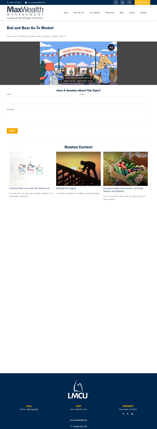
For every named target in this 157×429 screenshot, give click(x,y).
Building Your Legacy (66, 188)
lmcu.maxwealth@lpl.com (36, 2)
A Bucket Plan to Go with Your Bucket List (29, 188)
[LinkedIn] (122, 2)
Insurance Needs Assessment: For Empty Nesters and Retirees (123, 190)
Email (82, 94)
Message (10, 109)
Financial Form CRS (80, 426)
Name (9, 94)
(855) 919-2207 (16, 2)
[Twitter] (116, 2)
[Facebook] (129, 2)
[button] (66, 12)
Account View (142, 2)
